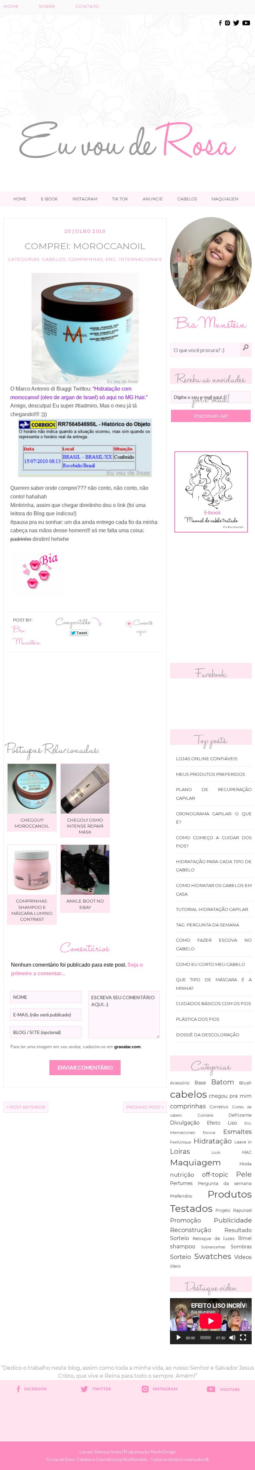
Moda (245, 1163)
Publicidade (233, 1220)
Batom (222, 1082)
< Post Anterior (25, 1107)
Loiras (180, 1151)
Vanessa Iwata (107, 1451)
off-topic (215, 1174)
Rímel (245, 1238)
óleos (175, 1266)
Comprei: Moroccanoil (85, 246)
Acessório (180, 1082)
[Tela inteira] (243, 1337)
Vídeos (243, 1257)
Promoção (185, 1220)
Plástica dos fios (197, 1019)
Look (216, 1152)
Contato (87, 6)
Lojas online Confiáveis (206, 758)
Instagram (84, 198)
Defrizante (240, 1115)
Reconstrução (190, 1230)
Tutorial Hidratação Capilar (212, 909)
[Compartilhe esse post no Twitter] (79, 632)
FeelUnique (180, 1142)
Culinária (205, 1115)
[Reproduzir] (178, 1337)
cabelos (54, 259)
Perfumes (181, 1183)
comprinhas (85, 259)
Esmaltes (237, 1132)
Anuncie (153, 198)
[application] (211, 1321)
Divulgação (185, 1123)
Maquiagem (225, 198)
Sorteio (180, 1256)
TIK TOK (120, 198)
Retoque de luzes (214, 1238)
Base (200, 1082)
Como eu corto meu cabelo (210, 964)
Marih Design (163, 1451)
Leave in (243, 1142)
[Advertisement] (150, 65)
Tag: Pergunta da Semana (207, 924)
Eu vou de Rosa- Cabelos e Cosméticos (82, 1459)
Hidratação (213, 1141)
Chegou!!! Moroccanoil (32, 823)
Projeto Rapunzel (233, 1210)
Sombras (241, 1246)
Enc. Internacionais (134, 259)
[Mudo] (232, 1337)
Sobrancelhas (213, 1247)
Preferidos (181, 1196)
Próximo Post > (145, 1107)
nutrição (182, 1174)
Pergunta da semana (225, 1183)
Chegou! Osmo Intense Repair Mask (85, 826)
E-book (49, 198)
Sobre (47, 6)
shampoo (182, 1246)
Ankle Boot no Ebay (85, 904)
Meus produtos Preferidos (210, 774)
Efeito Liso (222, 1123)
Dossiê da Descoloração (207, 1034)
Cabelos (187, 198)
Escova (209, 1132)
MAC (247, 1152)
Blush (245, 1082)
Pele (244, 1174)
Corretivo (219, 1107)
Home (11, 6)
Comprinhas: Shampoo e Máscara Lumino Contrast (31, 910)
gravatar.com (127, 1046)
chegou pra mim (230, 1096)
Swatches (212, 1256)
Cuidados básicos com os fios (213, 1003)
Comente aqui (143, 626)
